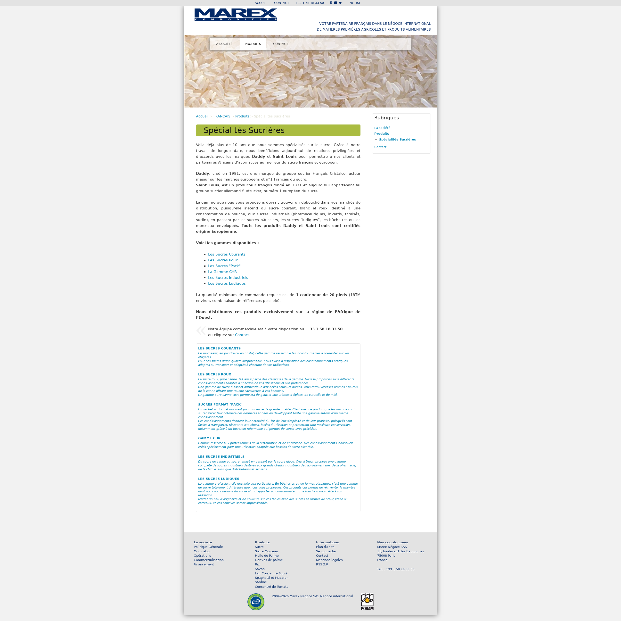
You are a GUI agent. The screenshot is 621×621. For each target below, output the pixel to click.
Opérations (202, 555)
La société (223, 44)
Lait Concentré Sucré (271, 573)
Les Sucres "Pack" (224, 266)
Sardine (261, 582)
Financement (204, 564)
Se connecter (326, 551)
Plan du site (325, 547)
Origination (202, 551)
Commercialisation (209, 560)
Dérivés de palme (269, 560)
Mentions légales (329, 560)
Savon (260, 569)
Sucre (259, 547)
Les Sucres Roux (223, 260)
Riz (257, 564)
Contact (280, 44)
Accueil (261, 3)
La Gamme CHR (222, 272)
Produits (253, 44)
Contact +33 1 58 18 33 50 (299, 3)
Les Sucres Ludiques (227, 283)
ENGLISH (354, 3)
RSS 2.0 (322, 564)
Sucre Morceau (266, 551)
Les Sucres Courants (226, 254)
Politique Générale (208, 547)
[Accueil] (236, 18)
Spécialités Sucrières (397, 139)
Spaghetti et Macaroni (272, 578)
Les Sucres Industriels (228, 277)
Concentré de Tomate (271, 586)
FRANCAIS (221, 116)
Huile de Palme (267, 555)
